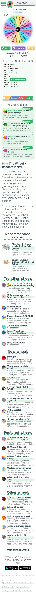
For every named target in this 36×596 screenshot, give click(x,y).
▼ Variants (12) (18, 12)
